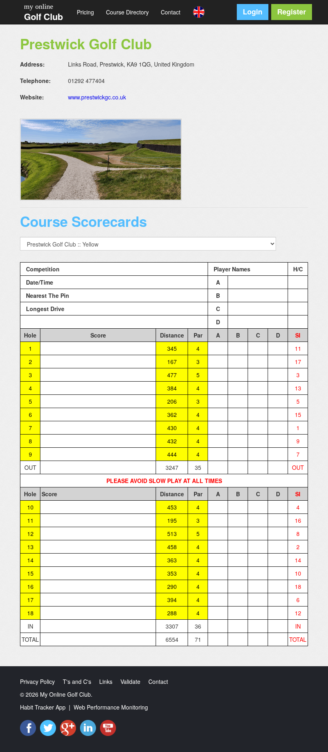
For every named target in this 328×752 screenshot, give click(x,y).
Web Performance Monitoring (111, 707)
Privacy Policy (37, 681)
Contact (170, 12)
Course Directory (127, 12)
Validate (130, 681)
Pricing (85, 12)
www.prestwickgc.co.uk (97, 97)
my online (38, 6)
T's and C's (77, 681)
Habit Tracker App (43, 707)
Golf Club (43, 16)
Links (105, 681)
